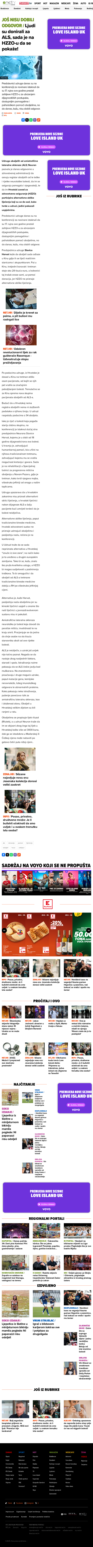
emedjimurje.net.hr (36, 1527)
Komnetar (69, 1467)
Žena (75, 3)
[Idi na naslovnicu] (10, 5)
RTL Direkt (9, 1471)
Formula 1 (22, 1486)
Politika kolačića (48, 1511)
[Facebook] (23, 120)
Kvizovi (68, 1482)
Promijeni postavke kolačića (39, 1516)
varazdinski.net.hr (74, 1527)
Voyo (34, 1490)
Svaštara (68, 1479)
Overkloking (69, 1471)
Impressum (10, 1511)
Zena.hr (16, 1527)
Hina (27, 113)
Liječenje (29, 843)
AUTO (83, 3)
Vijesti (8, 1456)
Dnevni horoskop (71, 1464)
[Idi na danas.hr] (25, 3)
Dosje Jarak (9, 1479)
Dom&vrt (17, 8)
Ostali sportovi (23, 1479)
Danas (9, 1452)
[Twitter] (27, 120)
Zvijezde (35, 1456)
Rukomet (21, 1460)
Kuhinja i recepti (31, 8)
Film (34, 1460)
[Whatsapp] (31, 120)
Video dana (69, 1486)
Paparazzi (36, 1467)
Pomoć (20, 843)
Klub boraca (22, 1464)
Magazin (54, 3)
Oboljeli (5, 847)
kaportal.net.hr (60, 1527)
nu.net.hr (78, 1530)
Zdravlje (51, 1486)
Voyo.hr (24, 1527)
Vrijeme (8, 1482)
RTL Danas (9, 1467)
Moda (67, 8)
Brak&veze (5, 8)
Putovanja (78, 8)
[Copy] (38, 120)
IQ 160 (35, 1486)
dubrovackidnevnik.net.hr (51, 1530)
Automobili (52, 1494)
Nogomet (22, 1456)
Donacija (11, 843)
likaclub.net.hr (34, 1533)
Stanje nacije (10, 1475)
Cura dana (69, 1460)
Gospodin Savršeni (39, 1482)
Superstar (36, 1479)
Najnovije (84, 1461)
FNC (20, 1482)
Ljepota (46, 8)
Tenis (20, 1475)
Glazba (35, 1464)
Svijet (7, 1460)
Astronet (68, 1456)
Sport (37, 3)
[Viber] (34, 120)
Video (84, 1456)
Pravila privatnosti (12, 1516)
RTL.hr (8, 1527)
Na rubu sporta (23, 1467)
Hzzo (13, 847)
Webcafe (66, 3)
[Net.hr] (83, 1514)
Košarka (21, 1471)
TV (33, 1471)
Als (4, 843)
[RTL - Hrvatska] (72, 1514)
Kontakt (24, 1516)
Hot (45, 3)
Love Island (36, 1475)
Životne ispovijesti (55, 1490)
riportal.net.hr (34, 1530)
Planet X (68, 1475)
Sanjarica (84, 1464)
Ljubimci (57, 8)
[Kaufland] (46, 904)
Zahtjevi (21, 847)
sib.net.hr (49, 1527)
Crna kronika (10, 1464)
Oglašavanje (21, 1511)
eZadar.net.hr (68, 1530)
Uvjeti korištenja (34, 1511)
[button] (4, 873)
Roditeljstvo (53, 1482)
